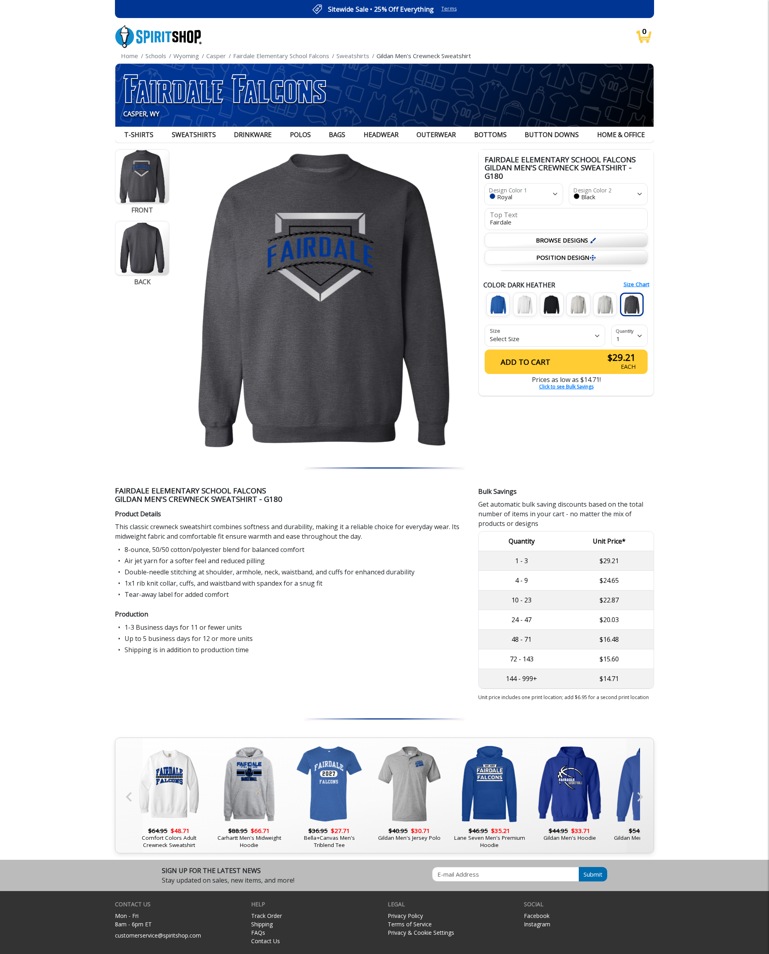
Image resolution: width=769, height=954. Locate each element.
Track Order (266, 916)
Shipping (262, 924)
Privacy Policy (405, 916)
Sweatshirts (194, 134)
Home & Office (621, 134)
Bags (337, 134)
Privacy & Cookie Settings (421, 932)
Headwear (381, 134)
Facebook (537, 916)
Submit (593, 874)
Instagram (537, 924)
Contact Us (265, 941)
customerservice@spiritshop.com (158, 935)
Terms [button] (449, 8)
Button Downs (552, 134)
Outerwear (436, 134)
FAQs (258, 932)
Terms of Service (410, 924)
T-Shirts (138, 134)
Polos (300, 134)
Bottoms (490, 134)
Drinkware (253, 134)
